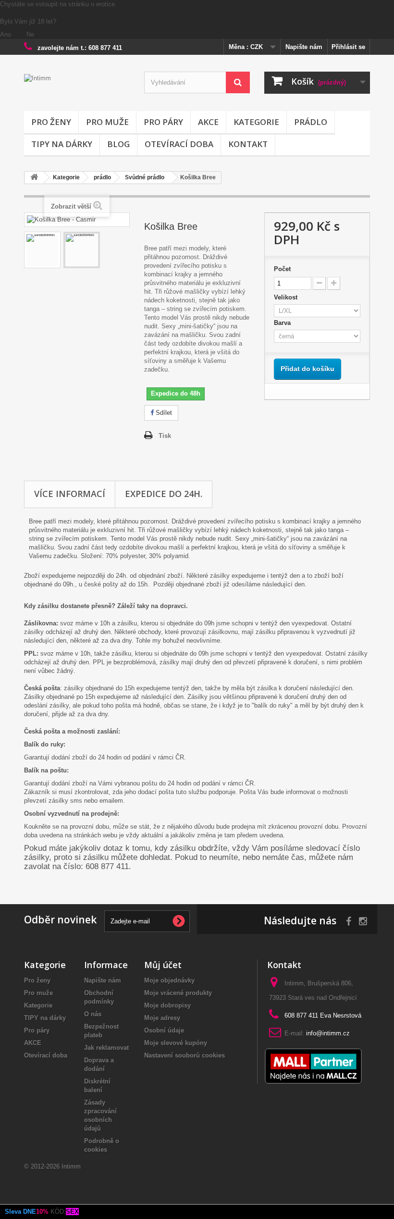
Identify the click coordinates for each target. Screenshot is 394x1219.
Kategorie (256, 121)
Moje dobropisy (167, 1005)
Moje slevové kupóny (175, 1042)
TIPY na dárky (61, 143)
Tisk (165, 435)
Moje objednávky (169, 980)
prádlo (310, 121)
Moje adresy (162, 1017)
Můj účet (163, 964)
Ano (6, 34)
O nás (92, 1014)
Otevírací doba (179, 143)
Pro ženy (51, 121)
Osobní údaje (164, 1030)
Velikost (287, 297)
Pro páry (163, 121)
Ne (30, 34)
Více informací (69, 493)
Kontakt (248, 143)
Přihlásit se (348, 46)
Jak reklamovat (106, 1047)
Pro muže (107, 121)
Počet (282, 269)
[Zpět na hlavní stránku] (34, 178)
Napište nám (303, 46)
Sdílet (163, 412)
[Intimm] (77, 90)
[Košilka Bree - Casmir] (42, 250)
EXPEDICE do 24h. (163, 493)
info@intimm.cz (328, 1033)
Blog (118, 143)
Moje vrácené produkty (178, 992)
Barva (284, 322)
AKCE (208, 121)
